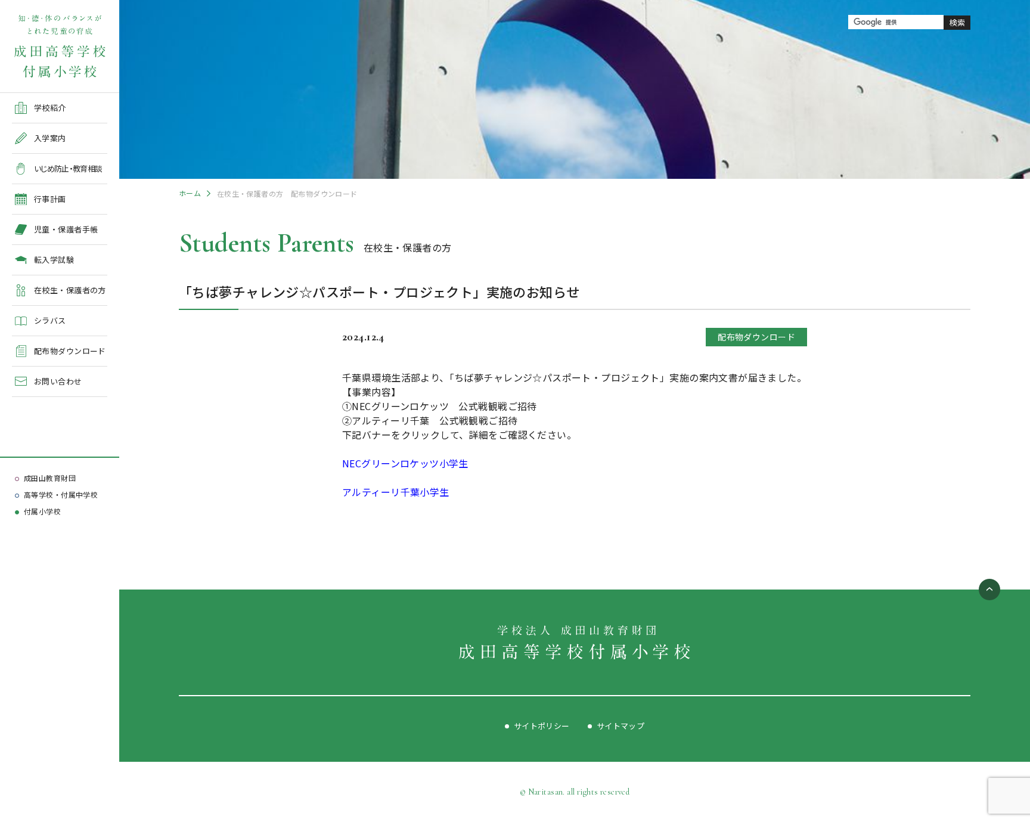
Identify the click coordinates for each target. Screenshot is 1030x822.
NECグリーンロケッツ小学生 (405, 463)
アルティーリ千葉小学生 (395, 492)
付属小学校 (42, 511)
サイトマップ (621, 725)
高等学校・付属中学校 (61, 494)
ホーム (190, 193)
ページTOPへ (989, 589)
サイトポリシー (542, 725)
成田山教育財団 (50, 478)
